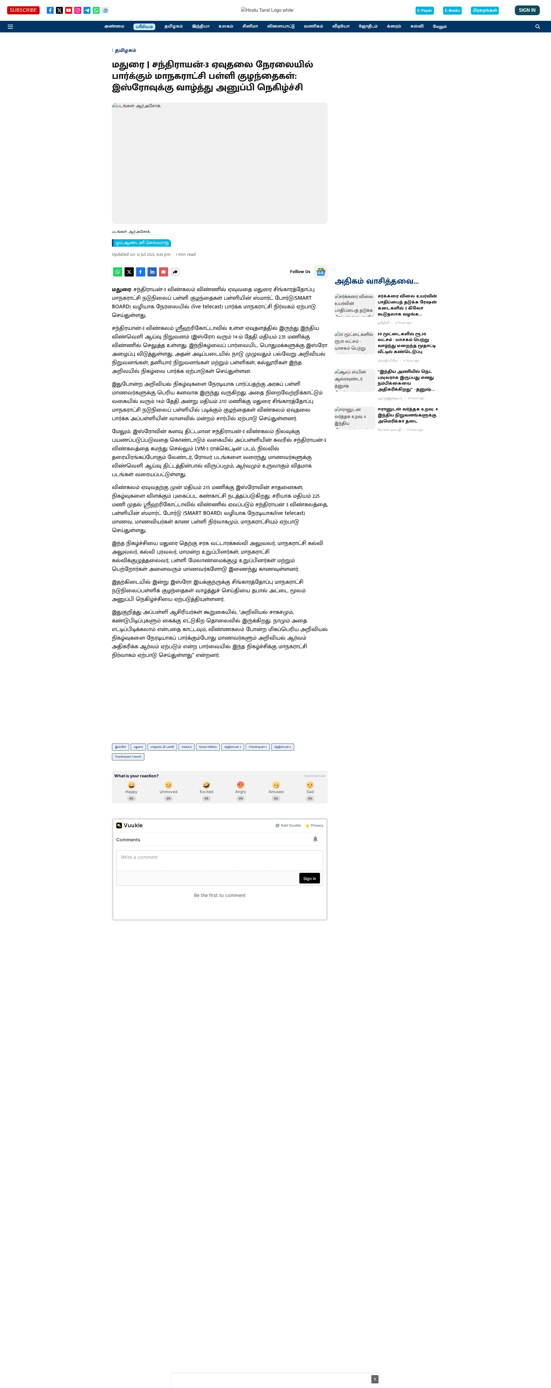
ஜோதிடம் (368, 26)
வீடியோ (341, 26)
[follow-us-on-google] (321, 272)
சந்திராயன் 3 (232, 747)
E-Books (452, 10)
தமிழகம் (173, 26)
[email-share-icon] (163, 275)
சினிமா (250, 26)
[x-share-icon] (129, 275)
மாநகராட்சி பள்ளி (162, 747)
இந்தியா (200, 26)
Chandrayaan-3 (258, 747)
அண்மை (114, 26)
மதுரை (138, 747)
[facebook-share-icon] (140, 275)
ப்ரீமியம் (144, 27)
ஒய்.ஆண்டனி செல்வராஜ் (142, 243)
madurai (186, 747)
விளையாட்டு (281, 26)
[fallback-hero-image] (355, 304)
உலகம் (226, 26)
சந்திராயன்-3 (282, 747)
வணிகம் (313, 26)
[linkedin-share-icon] (152, 275)
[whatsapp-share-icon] (117, 275)
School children (208, 747)
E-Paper (424, 10)
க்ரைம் (394, 26)
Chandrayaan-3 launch (128, 756)
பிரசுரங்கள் (485, 10)
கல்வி (417, 26)
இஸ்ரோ (120, 747)
